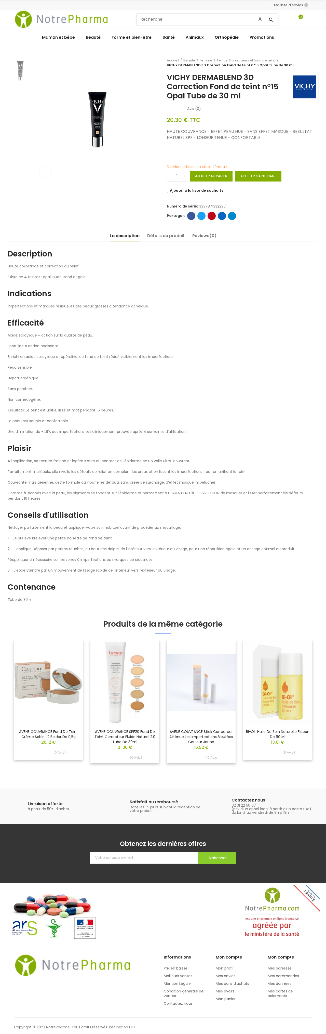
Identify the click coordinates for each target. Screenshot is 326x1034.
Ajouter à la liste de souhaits (196, 190)
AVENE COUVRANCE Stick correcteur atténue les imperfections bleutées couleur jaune (201, 736)
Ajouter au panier (211, 176)
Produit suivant (314, 62)
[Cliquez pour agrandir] (45, 172)
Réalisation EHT (122, 1027)
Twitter (201, 216)
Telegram (232, 216)
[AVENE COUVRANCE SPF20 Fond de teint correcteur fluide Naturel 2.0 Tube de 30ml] (124, 682)
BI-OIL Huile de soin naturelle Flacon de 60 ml (277, 734)
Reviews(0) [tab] (204, 236)
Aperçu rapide (70, 659)
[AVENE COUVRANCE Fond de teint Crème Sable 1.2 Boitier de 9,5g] (48, 682)
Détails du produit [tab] (166, 236)
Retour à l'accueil (308, 62)
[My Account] (309, 19)
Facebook (191, 216)
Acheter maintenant (258, 176)
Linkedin (222, 216)
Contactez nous (248, 800)
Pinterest (212, 216)
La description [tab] (125, 236)
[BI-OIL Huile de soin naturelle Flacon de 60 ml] (277, 682)
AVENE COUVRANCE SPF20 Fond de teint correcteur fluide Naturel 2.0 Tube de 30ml (124, 736)
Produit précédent (302, 62)
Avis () (194, 108)
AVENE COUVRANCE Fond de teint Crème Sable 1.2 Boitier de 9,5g (48, 734)
